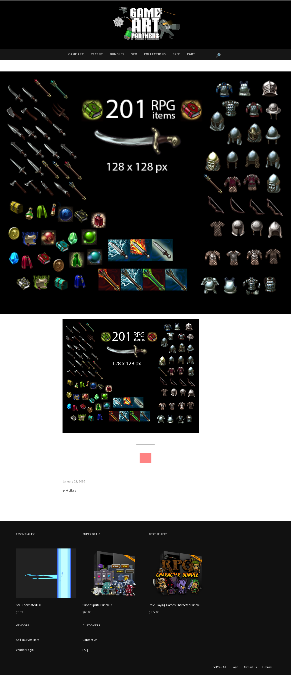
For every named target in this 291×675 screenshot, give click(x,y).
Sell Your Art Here (28, 640)
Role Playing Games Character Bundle (174, 605)
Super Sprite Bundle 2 (97, 605)
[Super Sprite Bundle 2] (112, 573)
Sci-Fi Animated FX (28, 605)
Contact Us (90, 640)
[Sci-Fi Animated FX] (46, 573)
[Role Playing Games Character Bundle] (179, 573)
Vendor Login (25, 650)
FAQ (85, 650)
